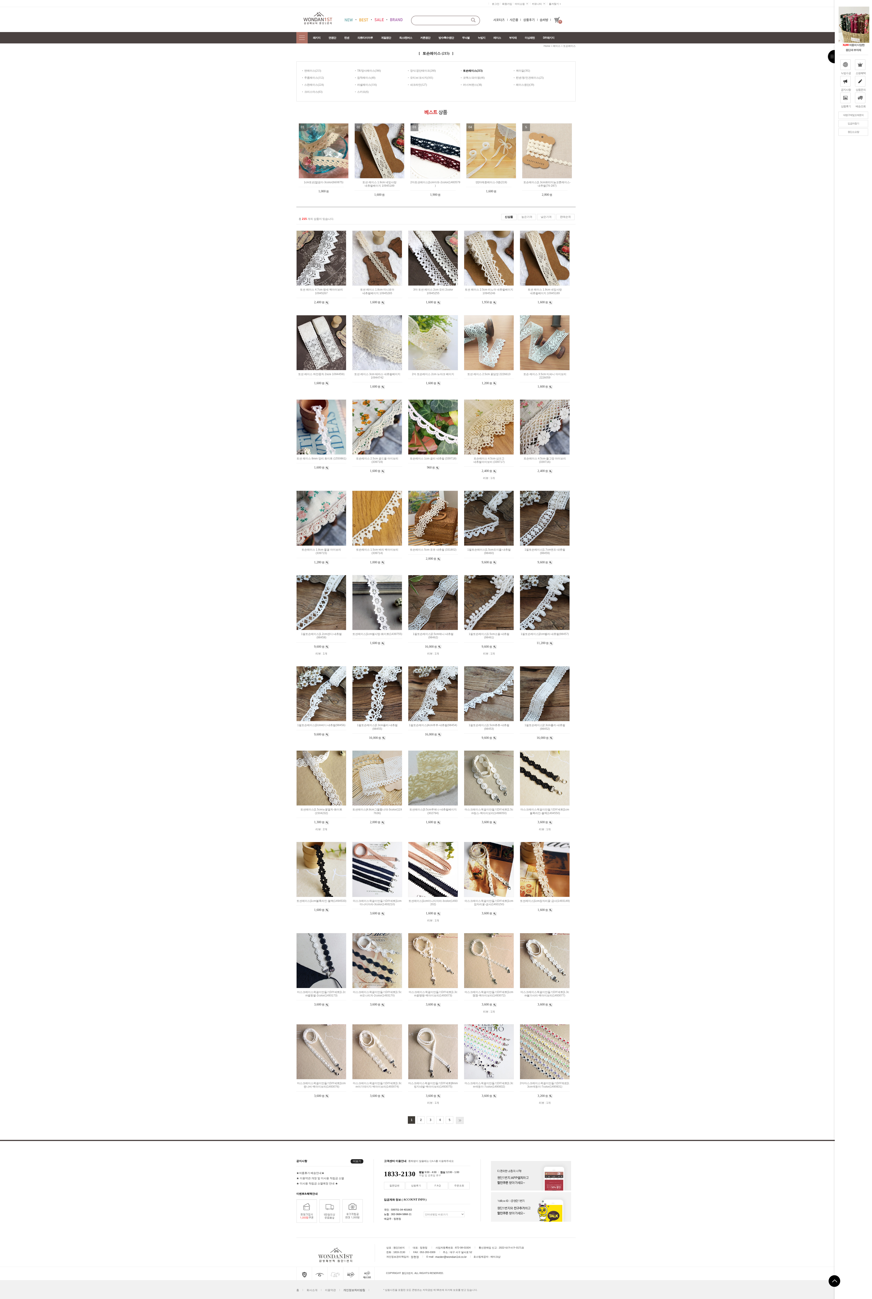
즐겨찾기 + (555, 4)
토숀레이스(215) (473, 70)
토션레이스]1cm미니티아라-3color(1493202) (433, 902)
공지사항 (846, 89)
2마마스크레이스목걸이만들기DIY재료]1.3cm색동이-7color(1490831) (545, 1085)
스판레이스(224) (314, 84)
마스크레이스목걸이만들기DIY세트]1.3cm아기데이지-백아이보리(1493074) (377, 1085)
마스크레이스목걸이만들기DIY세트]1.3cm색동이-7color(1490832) (489, 1085)
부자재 (513, 37)
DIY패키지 (548, 37)
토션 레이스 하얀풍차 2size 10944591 (321, 374)
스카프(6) (363, 91)
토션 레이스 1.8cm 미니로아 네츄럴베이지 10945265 (377, 291)
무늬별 (466, 37)
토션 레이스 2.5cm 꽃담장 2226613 (488, 374)
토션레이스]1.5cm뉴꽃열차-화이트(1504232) (321, 811)
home (547, 46)
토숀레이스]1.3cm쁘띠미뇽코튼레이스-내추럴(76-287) (547, 184)
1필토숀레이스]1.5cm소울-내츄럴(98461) (489, 635)
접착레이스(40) (366, 77)
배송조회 (861, 106)
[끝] (460, 1120)
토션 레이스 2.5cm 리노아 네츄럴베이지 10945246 (489, 291)
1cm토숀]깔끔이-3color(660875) (323, 182)
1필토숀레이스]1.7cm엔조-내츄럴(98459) (545, 551)
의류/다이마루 (365, 37)
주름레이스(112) (314, 77)
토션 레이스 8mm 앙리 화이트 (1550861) (321, 458)
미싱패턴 (530, 37)
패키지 (316, 37)
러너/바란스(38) (472, 84)
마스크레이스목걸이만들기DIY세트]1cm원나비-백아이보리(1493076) (321, 1085)
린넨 (346, 37)
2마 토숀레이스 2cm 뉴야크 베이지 (433, 374)
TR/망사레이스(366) (369, 70)
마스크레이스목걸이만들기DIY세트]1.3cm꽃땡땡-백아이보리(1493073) (433, 994)
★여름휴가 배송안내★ (310, 1173)
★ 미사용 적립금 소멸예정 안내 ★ (317, 1183)
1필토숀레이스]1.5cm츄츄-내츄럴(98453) (489, 727)
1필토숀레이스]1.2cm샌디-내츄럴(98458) (321, 635)
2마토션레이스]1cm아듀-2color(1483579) (435, 184)
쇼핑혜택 (861, 73)
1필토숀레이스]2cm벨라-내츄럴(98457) (545, 634)
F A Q (438, 1185)
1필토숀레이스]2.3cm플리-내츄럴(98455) (377, 727)
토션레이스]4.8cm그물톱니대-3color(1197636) (377, 811)
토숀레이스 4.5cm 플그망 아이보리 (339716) (545, 460)
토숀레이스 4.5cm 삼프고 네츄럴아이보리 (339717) (489, 460)
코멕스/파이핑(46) (474, 77)
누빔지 (481, 37)
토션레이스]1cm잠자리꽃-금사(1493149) (545, 901)
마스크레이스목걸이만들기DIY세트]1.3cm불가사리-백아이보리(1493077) (544, 994)
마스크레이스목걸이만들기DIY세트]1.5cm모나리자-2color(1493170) (377, 994)
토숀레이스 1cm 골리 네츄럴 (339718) (433, 458)
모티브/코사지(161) (421, 77)
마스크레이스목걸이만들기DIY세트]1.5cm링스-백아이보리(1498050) (489, 811)
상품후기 (846, 106)
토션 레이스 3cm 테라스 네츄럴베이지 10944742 (377, 376)
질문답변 (394, 1185)
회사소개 (312, 1290)
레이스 (497, 37)
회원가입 (507, 4)
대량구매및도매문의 (853, 115)
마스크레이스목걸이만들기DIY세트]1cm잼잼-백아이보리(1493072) (489, 994)
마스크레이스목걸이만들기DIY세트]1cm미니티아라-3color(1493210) (377, 902)
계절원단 (386, 37)
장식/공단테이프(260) (423, 70)
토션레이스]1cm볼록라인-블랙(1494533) (321, 901)
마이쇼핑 (520, 4)
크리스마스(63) (313, 91)
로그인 (495, 4)
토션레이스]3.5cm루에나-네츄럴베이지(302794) (433, 811)
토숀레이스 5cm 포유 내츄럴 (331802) (433, 549)
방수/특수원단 (446, 37)
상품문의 (861, 89)
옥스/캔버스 (405, 37)
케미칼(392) (523, 70)
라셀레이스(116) (367, 84)
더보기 (357, 1161)
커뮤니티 (537, 4)
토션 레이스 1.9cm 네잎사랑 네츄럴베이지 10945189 (379, 184)
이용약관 (330, 1290)
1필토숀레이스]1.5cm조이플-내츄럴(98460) (489, 551)
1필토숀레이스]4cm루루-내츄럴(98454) (433, 725)
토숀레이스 (569, 46)
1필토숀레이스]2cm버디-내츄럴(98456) (321, 725)
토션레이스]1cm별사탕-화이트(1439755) (377, 634)
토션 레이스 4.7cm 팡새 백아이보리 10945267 (321, 291)
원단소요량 (853, 131)
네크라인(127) (418, 84)
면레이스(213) (312, 70)
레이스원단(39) (525, 84)
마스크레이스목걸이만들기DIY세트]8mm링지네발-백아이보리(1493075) (433, 1085)
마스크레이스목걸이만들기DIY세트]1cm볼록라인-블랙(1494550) (544, 811)
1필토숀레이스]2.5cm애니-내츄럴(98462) (433, 635)
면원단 (332, 37)
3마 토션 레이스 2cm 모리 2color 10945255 (433, 291)
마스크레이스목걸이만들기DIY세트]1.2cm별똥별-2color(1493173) (321, 994)
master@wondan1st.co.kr (451, 1257)
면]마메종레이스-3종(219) (491, 182)
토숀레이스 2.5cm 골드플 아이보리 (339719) (377, 460)
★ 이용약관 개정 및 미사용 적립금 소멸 (320, 1178)
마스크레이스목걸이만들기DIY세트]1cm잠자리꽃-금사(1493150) (489, 902)
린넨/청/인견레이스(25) (530, 77)
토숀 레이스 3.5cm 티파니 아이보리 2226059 (544, 376)
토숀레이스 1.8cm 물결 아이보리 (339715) (321, 551)
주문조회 (459, 1185)
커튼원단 (425, 37)
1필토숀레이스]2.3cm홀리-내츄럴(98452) (545, 727)
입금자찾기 (853, 123)
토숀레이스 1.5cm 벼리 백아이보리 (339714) (377, 551)
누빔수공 (846, 73)
